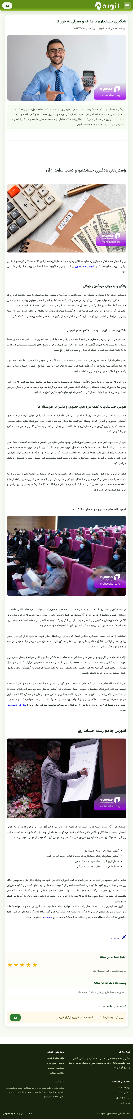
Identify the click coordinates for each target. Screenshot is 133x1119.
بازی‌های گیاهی (123, 1088)
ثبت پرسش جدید (122, 1093)
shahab (115, 939)
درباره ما (30, 1113)
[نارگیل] (107, 6)
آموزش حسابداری (84, 266)
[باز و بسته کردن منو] (127, 5)
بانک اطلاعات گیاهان (55, 1058)
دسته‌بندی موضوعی (55, 1068)
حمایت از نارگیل (123, 1098)
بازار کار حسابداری (16, 705)
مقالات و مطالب (57, 1073)
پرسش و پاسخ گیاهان (54, 1063)
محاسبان (47, 917)
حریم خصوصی (9, 1113)
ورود (7, 5)
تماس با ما (125, 1103)
